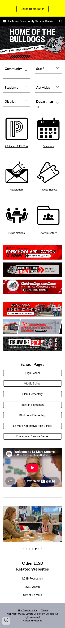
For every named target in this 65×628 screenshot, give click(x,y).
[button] (4, 21)
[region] (32, 8)
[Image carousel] (32, 528)
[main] (16, 71)
